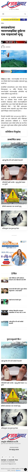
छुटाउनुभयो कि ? (14, 339)
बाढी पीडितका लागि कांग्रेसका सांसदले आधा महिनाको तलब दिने (17, 279)
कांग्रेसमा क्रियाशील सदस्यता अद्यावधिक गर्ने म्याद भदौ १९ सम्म (17, 311)
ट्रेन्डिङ (14, 273)
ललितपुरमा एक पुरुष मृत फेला (10, 228)
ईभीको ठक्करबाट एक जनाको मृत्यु (11, 206)
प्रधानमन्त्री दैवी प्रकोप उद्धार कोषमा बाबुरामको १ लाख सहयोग (18, 289)
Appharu (18, 470)
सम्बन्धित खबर (14, 139)
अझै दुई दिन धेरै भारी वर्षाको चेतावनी (12, 160)
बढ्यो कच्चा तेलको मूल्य (15, 300)
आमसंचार (7, 47)
